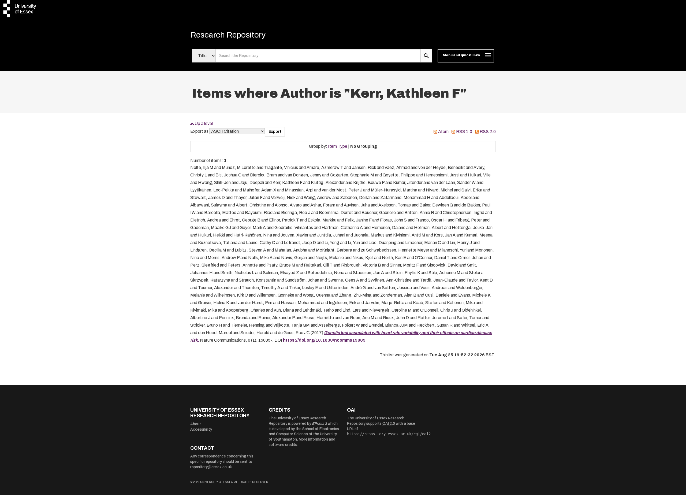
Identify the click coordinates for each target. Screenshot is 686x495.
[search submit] (426, 55)
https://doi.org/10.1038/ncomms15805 (324, 340)
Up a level (204, 123)
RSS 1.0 (464, 131)
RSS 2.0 (488, 131)
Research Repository (228, 35)
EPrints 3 (319, 424)
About (195, 424)
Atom (443, 131)
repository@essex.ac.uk (211, 467)
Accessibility (201, 429)
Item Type (337, 146)
